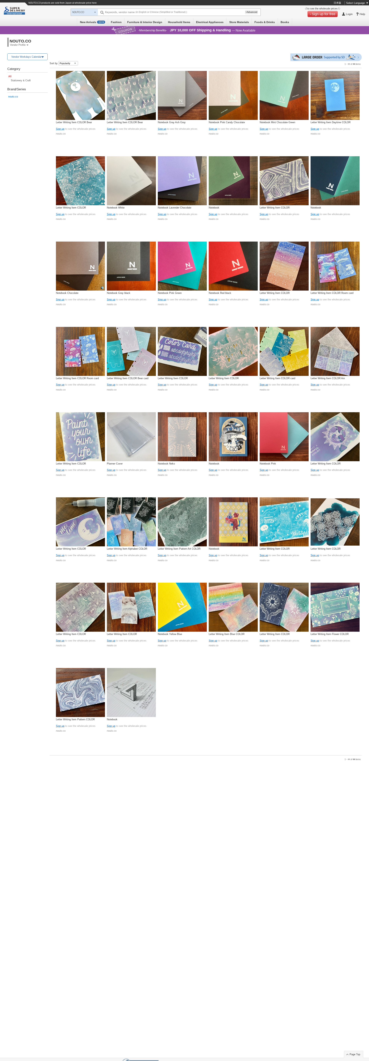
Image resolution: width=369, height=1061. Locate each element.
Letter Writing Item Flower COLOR (330, 634)
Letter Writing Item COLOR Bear (74, 122)
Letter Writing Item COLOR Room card (332, 293)
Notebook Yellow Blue (170, 634)
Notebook (214, 207)
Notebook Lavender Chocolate (174, 207)
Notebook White (116, 207)
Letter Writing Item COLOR (71, 207)
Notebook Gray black (118, 293)
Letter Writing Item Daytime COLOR (331, 122)
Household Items (179, 22)
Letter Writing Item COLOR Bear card (127, 378)
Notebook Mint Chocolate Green (277, 122)
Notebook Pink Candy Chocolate (227, 122)
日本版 (337, 2)
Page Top (355, 1054)
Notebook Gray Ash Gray (172, 122)
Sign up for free (323, 14)
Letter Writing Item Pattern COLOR (75, 719)
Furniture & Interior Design (144, 22)
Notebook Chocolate (67, 293)
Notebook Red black (220, 293)
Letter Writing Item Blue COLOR (226, 634)
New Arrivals (92, 22)
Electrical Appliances (210, 22)
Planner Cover (115, 463)
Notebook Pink (268, 463)
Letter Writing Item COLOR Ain (328, 378)
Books (285, 22)
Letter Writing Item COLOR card (277, 378)
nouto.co (13, 96)
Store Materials (239, 22)
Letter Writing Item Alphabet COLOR (127, 548)
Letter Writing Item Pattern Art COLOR (179, 548)
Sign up (60, 128)
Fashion (116, 22)
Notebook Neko (166, 463)
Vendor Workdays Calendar (26, 56)
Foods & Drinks (264, 22)
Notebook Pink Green (170, 293)
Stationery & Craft (21, 80)
